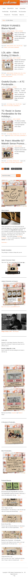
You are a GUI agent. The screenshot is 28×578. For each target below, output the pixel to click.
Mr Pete (12, 146)
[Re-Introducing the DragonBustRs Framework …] (14, 486)
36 (12, 168)
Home (4, 8)
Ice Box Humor (11, 47)
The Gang (12, 31)
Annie (11, 58)
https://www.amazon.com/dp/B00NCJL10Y (10, 306)
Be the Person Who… (6, 524)
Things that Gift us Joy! (6, 556)
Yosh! (16, 8)
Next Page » (18, 168)
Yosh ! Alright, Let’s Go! (6, 507)
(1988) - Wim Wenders (10, 331)
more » (19, 495)
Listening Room (17, 73)
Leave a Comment (19, 31)
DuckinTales (22, 8)
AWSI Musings (9, 104)
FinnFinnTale (5, 11)
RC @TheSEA (13, 11)
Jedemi (10, 2)
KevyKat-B (14, 412)
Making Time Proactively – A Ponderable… (11, 540)
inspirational (4, 76)
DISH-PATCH (10, 8)
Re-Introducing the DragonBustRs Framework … (12, 491)
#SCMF (5, 105)
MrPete (20, 162)
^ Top (14, 575)
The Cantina (14, 14)
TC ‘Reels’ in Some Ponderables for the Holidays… (11, 114)
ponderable (16, 47)
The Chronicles (22, 11)
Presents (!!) (7, 14)
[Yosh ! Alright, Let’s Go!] (14, 502)
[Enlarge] (24, 315)
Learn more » (4, 242)
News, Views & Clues (18, 45)
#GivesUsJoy (13, 74)
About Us (21, 14)
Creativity (7, 162)
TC (10, 87)
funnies (5, 47)
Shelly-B (20, 412)
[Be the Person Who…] (14, 518)
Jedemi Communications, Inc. (17, 572)
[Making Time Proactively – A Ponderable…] (14, 535)
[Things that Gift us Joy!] (14, 551)
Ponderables (9, 76)
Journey (17, 162)
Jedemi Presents (10, 45)
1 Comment (14, 87)
